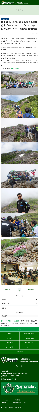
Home (10, 333)
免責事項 (4, 402)
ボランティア (5, 303)
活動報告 (5, 19)
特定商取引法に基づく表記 (19, 402)
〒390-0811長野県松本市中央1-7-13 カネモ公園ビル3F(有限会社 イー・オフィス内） (14, 373)
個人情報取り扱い (17, 400)
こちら (13, 379)
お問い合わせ (19, 351)
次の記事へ (31, 290)
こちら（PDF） (15, 69)
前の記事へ (8, 290)
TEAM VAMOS (29, 338)
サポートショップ (29, 342)
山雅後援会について (29, 333)
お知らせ (4, 299)
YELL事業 (10, 342)
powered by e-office (6, 409)
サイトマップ (5, 400)
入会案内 (9, 338)
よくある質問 (9, 347)
